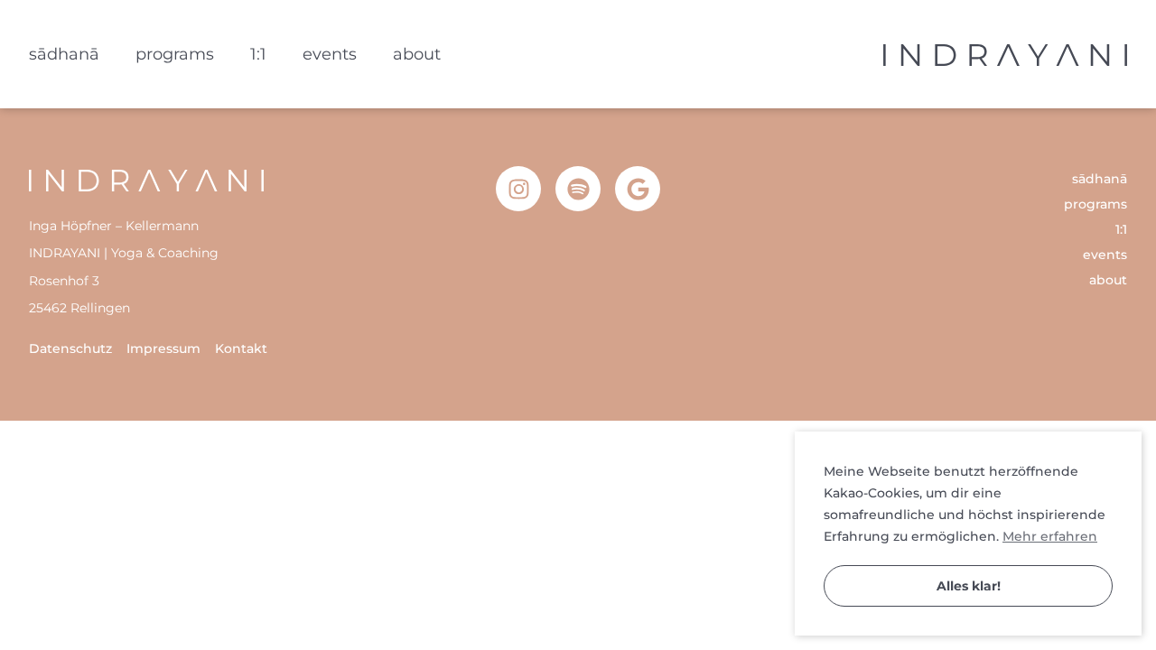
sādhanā (64, 54)
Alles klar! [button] (969, 586)
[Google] (637, 188)
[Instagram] (518, 188)
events (330, 54)
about (417, 54)
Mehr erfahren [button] (1049, 536)
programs (174, 54)
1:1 (258, 54)
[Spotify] (578, 188)
